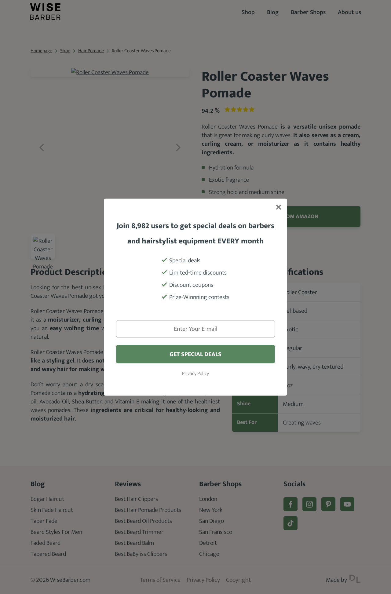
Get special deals (195, 354)
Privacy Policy (195, 373)
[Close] (278, 208)
